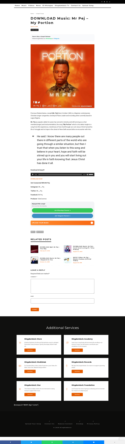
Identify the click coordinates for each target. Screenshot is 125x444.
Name (32, 296)
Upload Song (88, 5)
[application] (62, 174)
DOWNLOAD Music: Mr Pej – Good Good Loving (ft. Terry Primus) (83, 248)
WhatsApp (49, 38)
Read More (30, 350)
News (38, 5)
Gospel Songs (34, 29)
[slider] (91, 174)
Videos (31, 5)
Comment (34, 276)
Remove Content (65, 423)
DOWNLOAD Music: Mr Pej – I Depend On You (50, 259)
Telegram (57, 38)
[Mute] (87, 174)
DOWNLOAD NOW (36, 179)
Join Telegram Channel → (62, 216)
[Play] (33, 174)
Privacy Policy (93, 423)
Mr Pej (33, 231)
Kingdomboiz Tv (62, 5)
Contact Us (76, 5)
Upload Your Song (33, 423)
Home (17, 5)
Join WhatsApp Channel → (62, 210)
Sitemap (79, 423)
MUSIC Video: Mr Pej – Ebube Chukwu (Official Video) (82, 259)
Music (24, 5)
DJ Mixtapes (48, 5)
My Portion (40, 231)
